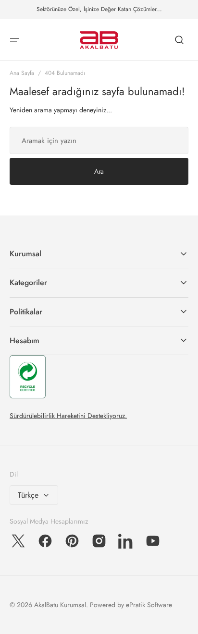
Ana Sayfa (22, 73)
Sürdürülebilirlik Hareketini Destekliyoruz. (68, 415)
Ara (99, 171)
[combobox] (99, 140)
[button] (14, 39)
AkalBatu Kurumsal (60, 605)
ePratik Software (149, 605)
